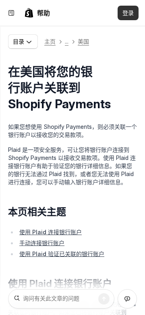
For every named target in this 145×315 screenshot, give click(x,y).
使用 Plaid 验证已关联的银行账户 (61, 253)
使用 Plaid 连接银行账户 (50, 232)
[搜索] (104, 298)
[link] (37, 13)
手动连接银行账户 (41, 242)
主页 (50, 41)
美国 (83, 41)
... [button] (66, 41)
